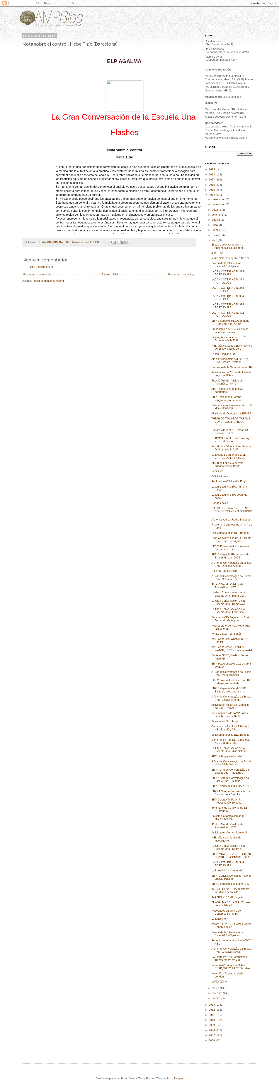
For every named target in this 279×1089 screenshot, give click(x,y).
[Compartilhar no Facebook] (122, 242)
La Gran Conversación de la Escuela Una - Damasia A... (229, 602)
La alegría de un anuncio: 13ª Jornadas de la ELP (228, 339)
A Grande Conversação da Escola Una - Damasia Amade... (231, 564)
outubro (217, 209)
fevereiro (217, 993)
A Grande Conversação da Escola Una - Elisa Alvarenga (231, 698)
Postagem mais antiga (181, 274)
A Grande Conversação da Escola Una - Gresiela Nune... (231, 578)
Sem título (217, 471)
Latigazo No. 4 (220, 918)
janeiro (216, 998)
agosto (216, 219)
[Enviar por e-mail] (110, 242)
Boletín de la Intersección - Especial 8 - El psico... (227, 265)
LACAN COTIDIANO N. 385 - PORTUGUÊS (228, 273)
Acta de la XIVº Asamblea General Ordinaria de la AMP (231, 448)
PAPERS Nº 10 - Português (227, 897)
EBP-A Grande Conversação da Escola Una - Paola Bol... (230, 771)
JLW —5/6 (217, 252)
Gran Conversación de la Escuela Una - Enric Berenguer (231, 539)
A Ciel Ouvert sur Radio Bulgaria (230, 519)
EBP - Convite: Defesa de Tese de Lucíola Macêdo (231, 877)
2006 (212, 1040)
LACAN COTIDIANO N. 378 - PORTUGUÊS (228, 281)
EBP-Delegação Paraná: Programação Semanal (226, 801)
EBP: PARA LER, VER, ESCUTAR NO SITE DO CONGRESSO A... (231, 856)
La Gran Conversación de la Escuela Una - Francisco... (228, 611)
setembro (218, 214)
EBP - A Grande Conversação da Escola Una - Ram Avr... (230, 793)
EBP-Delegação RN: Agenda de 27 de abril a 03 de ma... (230, 322)
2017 (212, 179)
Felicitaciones (219, 476)
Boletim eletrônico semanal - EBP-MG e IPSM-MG (231, 407)
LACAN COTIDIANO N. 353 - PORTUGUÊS (228, 289)
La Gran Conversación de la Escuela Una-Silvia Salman (229, 750)
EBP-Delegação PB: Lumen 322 (230, 883)
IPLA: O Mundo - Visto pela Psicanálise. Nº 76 (227, 382)
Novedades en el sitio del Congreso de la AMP (226, 912)
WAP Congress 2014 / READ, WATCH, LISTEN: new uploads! (231, 649)
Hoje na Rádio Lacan (224, 570)
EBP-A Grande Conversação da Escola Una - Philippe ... (230, 779)
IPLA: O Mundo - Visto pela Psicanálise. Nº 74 (227, 826)
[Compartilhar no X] (118, 242)
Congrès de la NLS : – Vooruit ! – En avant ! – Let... (230, 432)
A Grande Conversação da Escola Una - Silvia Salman (231, 763)
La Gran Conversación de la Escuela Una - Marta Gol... (228, 594)
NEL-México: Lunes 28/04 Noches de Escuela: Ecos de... (231, 347)
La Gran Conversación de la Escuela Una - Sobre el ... (228, 847)
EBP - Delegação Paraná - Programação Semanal (227, 398)
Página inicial (110, 274)
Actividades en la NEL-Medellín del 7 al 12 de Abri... (230, 706)
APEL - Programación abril (227, 756)
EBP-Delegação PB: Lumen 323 (230, 786)
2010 (212, 1020)
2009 (212, 1025)
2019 (212, 169)
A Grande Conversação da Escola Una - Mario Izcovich (231, 673)
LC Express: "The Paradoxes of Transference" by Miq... (229, 958)
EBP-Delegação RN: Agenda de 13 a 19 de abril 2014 (230, 556)
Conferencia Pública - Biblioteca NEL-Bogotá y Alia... (230, 728)
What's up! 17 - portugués (226, 633)
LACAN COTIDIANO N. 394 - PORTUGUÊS (228, 298)
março (216, 988)
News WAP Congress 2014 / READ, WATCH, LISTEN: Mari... (231, 967)
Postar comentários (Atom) (48, 280)
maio (215, 235)
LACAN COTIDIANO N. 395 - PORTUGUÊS (228, 306)
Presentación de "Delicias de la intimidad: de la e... (229, 331)
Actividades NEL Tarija (224, 721)
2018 (212, 174)
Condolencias (219, 503)
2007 (212, 1035)
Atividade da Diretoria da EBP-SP (231, 413)
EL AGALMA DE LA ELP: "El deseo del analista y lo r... (231, 904)
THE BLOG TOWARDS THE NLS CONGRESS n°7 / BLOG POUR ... (231, 511)
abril (215, 240)
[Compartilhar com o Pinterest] (126, 242)
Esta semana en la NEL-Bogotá (230, 532)
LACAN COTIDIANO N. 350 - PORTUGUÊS (228, 864)
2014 (212, 194)
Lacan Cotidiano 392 (223, 354)
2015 (212, 189)
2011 (212, 1015)
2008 (212, 1030)
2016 (212, 184)
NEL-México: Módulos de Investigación (226, 839)
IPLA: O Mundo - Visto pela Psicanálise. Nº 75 (227, 586)
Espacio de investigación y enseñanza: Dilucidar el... (228, 246)
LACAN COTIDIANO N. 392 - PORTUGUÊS (228, 314)
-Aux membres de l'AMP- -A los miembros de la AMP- (229, 715)
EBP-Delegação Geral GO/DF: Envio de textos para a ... (229, 690)
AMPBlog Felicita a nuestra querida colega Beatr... (227, 465)
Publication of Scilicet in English (230, 481)
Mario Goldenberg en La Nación (230, 258)
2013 (212, 1004)
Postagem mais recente (37, 274)
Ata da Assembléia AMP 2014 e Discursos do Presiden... (229, 360)
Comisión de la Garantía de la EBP (232, 367)
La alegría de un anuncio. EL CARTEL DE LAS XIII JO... (228, 456)
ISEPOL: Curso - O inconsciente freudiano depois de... (230, 891)
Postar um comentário (41, 266)
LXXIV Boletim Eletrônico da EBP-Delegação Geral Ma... (231, 682)
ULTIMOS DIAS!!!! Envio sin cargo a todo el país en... (231, 440)
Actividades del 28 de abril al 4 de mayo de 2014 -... (231, 374)
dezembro (218, 199)
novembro (218, 204)
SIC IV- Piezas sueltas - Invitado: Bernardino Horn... (230, 548)
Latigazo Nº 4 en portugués (227, 870)
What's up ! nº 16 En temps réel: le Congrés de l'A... (231, 925)
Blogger (178, 1078)
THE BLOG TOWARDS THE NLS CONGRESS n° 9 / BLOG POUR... (230, 421)
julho (215, 225)
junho (215, 230)
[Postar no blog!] (114, 242)
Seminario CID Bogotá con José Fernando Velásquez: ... (230, 619)
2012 (212, 1009)
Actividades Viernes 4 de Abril (229, 832)
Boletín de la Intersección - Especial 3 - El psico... (227, 934)
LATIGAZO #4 (219, 981)
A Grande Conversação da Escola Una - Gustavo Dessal (231, 950)
